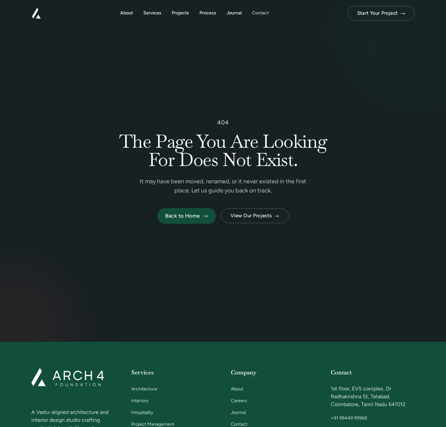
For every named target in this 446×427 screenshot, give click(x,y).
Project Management (152, 424)
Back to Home (186, 216)
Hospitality (142, 412)
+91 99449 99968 (349, 418)
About (126, 13)
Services (152, 13)
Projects (180, 13)
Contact (260, 13)
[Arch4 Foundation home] (36, 13)
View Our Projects (255, 216)
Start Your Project (381, 13)
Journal (234, 13)
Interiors (140, 400)
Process (207, 13)
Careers (239, 400)
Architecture (144, 389)
